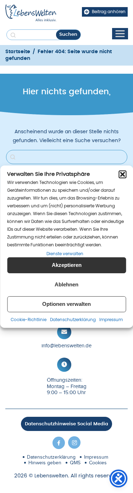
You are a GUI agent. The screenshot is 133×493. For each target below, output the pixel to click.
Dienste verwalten (64, 253)
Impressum (111, 320)
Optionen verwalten (66, 304)
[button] (122, 174)
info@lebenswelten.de (66, 345)
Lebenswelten (51, 476)
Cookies (98, 462)
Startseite (17, 51)
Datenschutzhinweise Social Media (66, 424)
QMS (75, 462)
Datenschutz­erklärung (73, 320)
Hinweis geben (44, 462)
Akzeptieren (67, 265)
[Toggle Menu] (119, 33)
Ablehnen (66, 284)
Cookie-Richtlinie (28, 320)
